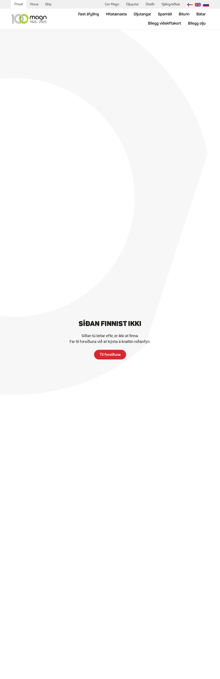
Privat (18, 4)
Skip (48, 4)
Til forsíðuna (110, 354)
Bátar (201, 14)
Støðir (150, 4)
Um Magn (112, 4)
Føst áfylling (88, 14)
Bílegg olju (197, 23)
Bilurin (184, 14)
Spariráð (165, 14)
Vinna (34, 4)
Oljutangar (142, 14)
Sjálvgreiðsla (171, 4)
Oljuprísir (132, 4)
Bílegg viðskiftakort (164, 23)
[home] (29, 19)
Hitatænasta (116, 14)
